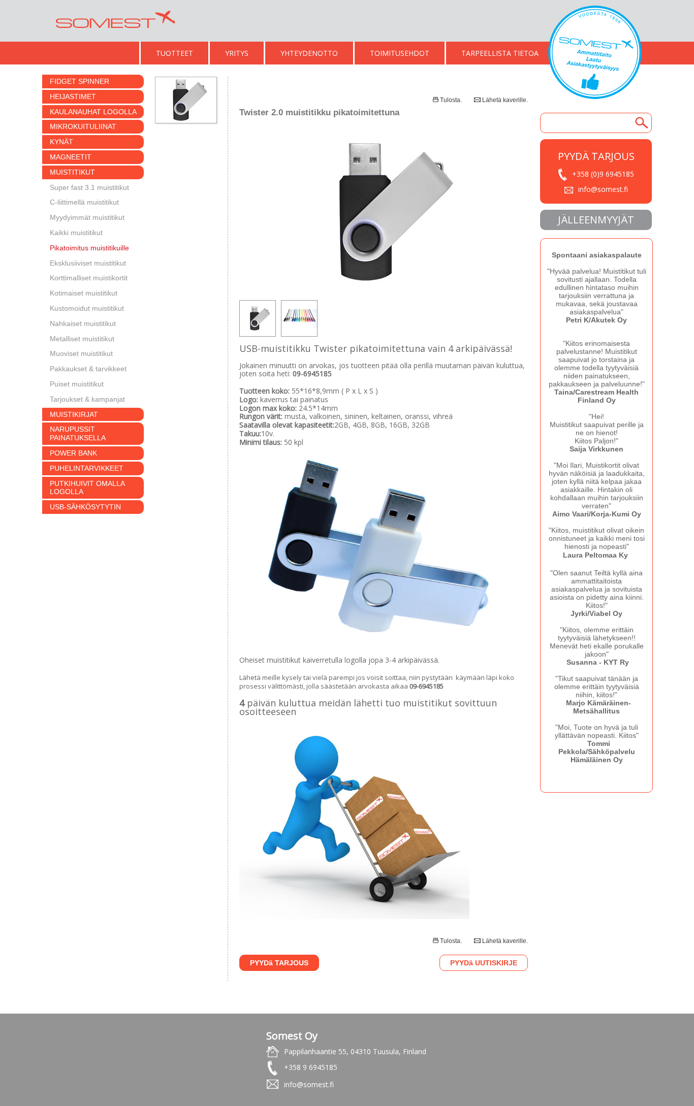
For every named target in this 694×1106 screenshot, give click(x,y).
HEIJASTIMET (73, 96)
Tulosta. (451, 100)
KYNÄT (61, 142)
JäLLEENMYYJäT (596, 219)
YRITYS (236, 53)
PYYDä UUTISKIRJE (483, 963)
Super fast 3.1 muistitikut (89, 187)
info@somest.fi (603, 189)
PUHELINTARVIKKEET (86, 468)
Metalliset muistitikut (82, 339)
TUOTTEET (174, 53)
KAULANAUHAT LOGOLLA (93, 112)
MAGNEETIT (70, 157)
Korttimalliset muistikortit (89, 278)
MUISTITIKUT (72, 172)
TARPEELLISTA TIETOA (500, 53)
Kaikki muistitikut (76, 233)
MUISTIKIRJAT (74, 414)
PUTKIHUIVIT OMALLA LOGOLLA (87, 487)
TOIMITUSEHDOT (399, 53)
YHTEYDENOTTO (309, 53)
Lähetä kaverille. (505, 100)
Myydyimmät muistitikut (87, 217)
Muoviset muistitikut (81, 353)
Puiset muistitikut (77, 384)
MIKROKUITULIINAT (83, 126)
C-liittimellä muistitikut (84, 202)
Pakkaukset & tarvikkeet (88, 369)
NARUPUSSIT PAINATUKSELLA (78, 433)
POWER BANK (73, 453)
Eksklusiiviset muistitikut (88, 263)
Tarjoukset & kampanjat (87, 399)
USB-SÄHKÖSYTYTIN (85, 507)
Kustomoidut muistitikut (87, 308)
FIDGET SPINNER (79, 81)
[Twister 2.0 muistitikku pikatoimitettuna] (383, 285)
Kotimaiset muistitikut (83, 293)
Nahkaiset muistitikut (83, 323)
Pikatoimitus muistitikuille (89, 248)
